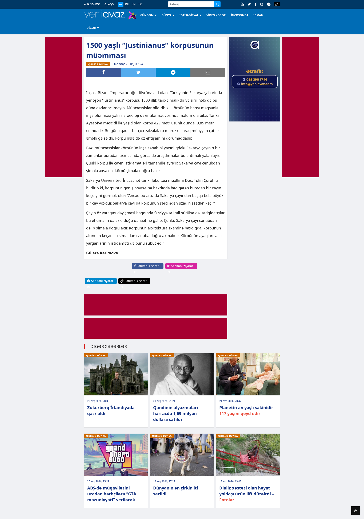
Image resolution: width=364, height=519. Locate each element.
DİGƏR (91, 28)
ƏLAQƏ (109, 4)
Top (355, 510)
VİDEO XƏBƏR (216, 15)
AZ (121, 4)
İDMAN (258, 15)
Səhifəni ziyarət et (146, 269)
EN (134, 4)
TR (140, 4)
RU (127, 4)
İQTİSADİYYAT (188, 15)
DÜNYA (166, 15)
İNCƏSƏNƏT (239, 15)
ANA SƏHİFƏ (92, 4)
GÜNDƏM (147, 15)
